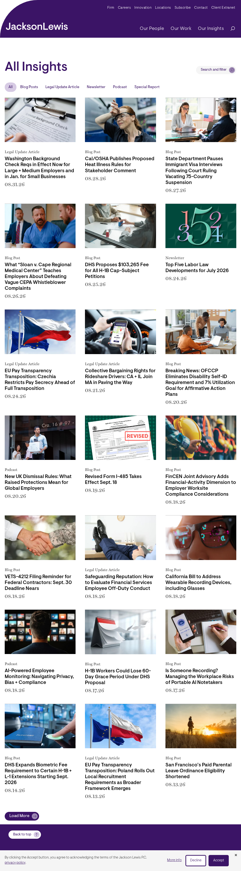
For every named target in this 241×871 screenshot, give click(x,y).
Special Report (147, 87)
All (10, 87)
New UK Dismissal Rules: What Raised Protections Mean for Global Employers (38, 482)
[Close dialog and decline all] (236, 855)
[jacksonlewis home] (37, 25)
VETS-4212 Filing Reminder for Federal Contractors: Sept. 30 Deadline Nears (38, 583)
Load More (19, 816)
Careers (124, 8)
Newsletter (96, 87)
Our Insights (211, 28)
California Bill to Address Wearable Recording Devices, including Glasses (198, 583)
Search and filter (214, 70)
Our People (152, 28)
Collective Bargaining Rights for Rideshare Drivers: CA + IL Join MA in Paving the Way (120, 377)
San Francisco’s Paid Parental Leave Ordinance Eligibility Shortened (198, 771)
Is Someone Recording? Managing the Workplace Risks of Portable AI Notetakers (199, 677)
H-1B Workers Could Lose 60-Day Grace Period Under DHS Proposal (118, 677)
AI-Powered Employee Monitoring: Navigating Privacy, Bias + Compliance (39, 677)
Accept (218, 860)
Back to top (22, 834)
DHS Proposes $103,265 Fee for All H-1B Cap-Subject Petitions (117, 271)
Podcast (120, 87)
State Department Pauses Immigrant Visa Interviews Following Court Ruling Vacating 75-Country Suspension (194, 171)
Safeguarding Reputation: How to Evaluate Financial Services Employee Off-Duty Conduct (119, 583)
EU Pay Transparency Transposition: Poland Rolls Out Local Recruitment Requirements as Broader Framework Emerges (120, 777)
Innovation (143, 8)
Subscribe (183, 8)
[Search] (230, 29)
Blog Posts (29, 87)
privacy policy (15, 863)
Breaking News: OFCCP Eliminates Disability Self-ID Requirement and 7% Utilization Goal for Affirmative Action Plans (200, 383)
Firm (110, 8)
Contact (201, 8)
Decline (195, 860)
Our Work (181, 28)
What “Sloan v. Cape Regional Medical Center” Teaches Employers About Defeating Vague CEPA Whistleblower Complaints (38, 277)
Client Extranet (223, 8)
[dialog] (120, 860)
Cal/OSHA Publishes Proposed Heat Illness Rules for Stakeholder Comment (119, 165)
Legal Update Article (62, 87)
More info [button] (174, 860)
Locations (163, 8)
